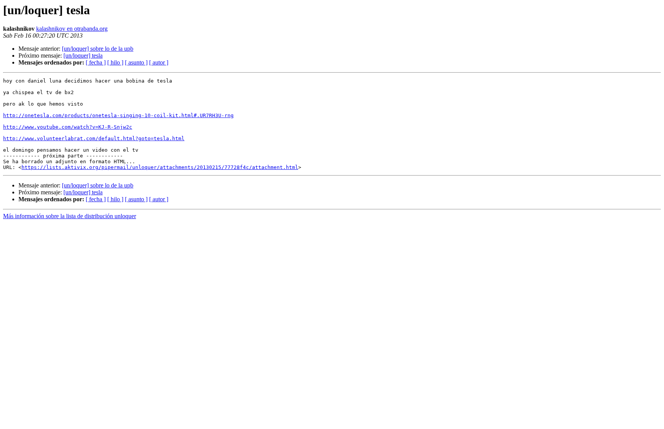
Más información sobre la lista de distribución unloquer (69, 216)
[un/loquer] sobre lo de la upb (97, 48)
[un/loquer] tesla (83, 55)
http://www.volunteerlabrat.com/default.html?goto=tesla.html (93, 138)
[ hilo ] (115, 62)
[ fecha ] (96, 62)
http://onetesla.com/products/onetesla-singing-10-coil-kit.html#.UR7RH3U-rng (118, 115)
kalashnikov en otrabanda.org (72, 28)
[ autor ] (158, 62)
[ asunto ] (136, 62)
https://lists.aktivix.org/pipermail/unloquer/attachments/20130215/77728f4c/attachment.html (160, 167)
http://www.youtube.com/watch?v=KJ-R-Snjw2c (67, 127)
